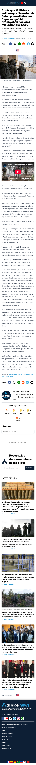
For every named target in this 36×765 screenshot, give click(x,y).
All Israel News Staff (8, 38)
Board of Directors (8, 733)
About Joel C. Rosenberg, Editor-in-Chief (15, 724)
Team (3, 730)
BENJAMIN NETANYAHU (17, 374)
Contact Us (5, 752)
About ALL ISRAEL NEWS (9, 727)
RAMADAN (9, 376)
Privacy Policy (6, 749)
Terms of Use (6, 746)
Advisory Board (7, 736)
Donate (4, 742)
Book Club (5, 739)
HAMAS (28, 374)
